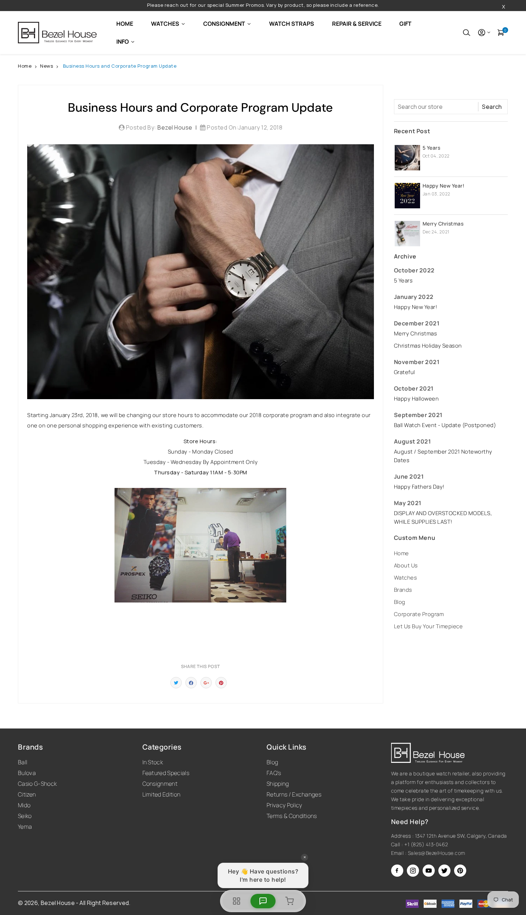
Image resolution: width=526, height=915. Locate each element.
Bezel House (58, 903)
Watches (405, 577)
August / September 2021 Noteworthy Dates (443, 456)
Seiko (25, 816)
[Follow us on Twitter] (176, 682)
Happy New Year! (444, 185)
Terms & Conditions (292, 816)
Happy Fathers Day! (419, 486)
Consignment (160, 784)
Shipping (278, 784)
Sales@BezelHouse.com (436, 852)
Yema (25, 827)
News (46, 66)
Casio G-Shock (37, 784)
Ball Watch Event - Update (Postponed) (445, 425)
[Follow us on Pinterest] (221, 682)
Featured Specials (165, 773)
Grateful (404, 372)
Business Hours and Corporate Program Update (120, 66)
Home (24, 66)
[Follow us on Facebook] (191, 682)
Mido (24, 805)
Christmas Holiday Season (428, 345)
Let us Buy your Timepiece (428, 626)
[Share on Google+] (206, 682)
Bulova (27, 773)
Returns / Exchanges (294, 794)
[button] (466, 32)
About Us (406, 565)
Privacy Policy (284, 805)
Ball (22, 762)
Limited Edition (161, 794)
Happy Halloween (416, 398)
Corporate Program (419, 614)
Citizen (27, 794)
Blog (399, 602)
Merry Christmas (443, 223)
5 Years (431, 147)
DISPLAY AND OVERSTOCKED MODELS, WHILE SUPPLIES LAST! (443, 517)
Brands (403, 590)
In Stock (152, 762)
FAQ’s (274, 773)
